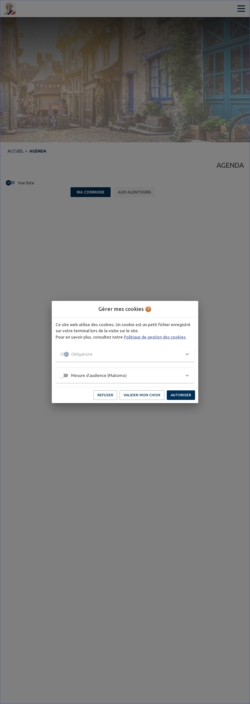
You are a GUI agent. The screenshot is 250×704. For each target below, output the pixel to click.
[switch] (61, 375)
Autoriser (181, 395)
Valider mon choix (142, 395)
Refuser (105, 395)
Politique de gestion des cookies (155, 337)
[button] (125, 354)
